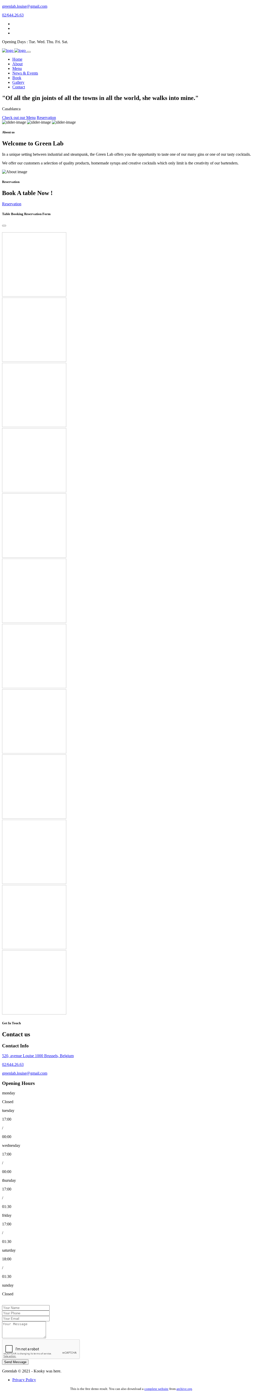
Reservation (46, 117)
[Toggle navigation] (29, 52)
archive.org (184, 1389)
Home (17, 59)
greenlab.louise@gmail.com (24, 6)
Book (16, 78)
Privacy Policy (24, 1380)
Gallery (18, 82)
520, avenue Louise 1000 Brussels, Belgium (38, 1056)
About (17, 64)
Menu (17, 68)
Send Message (15, 1362)
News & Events (25, 73)
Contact (18, 87)
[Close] (4, 225)
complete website (156, 1389)
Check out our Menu (19, 117)
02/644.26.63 (13, 15)
